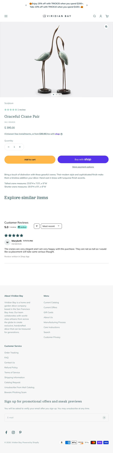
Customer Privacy (52, 337)
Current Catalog (51, 302)
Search (47, 332)
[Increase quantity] (20, 147)
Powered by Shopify (30, 442)
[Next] (87, 5)
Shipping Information (14, 377)
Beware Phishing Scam (15, 392)
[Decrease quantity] (9, 147)
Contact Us (9, 362)
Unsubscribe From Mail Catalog (19, 387)
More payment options (83, 167)
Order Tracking (11, 352)
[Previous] (25, 5)
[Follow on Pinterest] (20, 432)
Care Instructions (52, 327)
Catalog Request (12, 382)
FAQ (6, 357)
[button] (11, 109)
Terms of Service (12, 372)
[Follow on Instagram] (13, 432)
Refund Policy (11, 367)
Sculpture (8, 103)
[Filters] (37, 226)
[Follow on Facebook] (6, 432)
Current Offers (50, 307)
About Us (48, 317)
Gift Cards (48, 312)
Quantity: (8, 140)
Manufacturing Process (55, 322)
